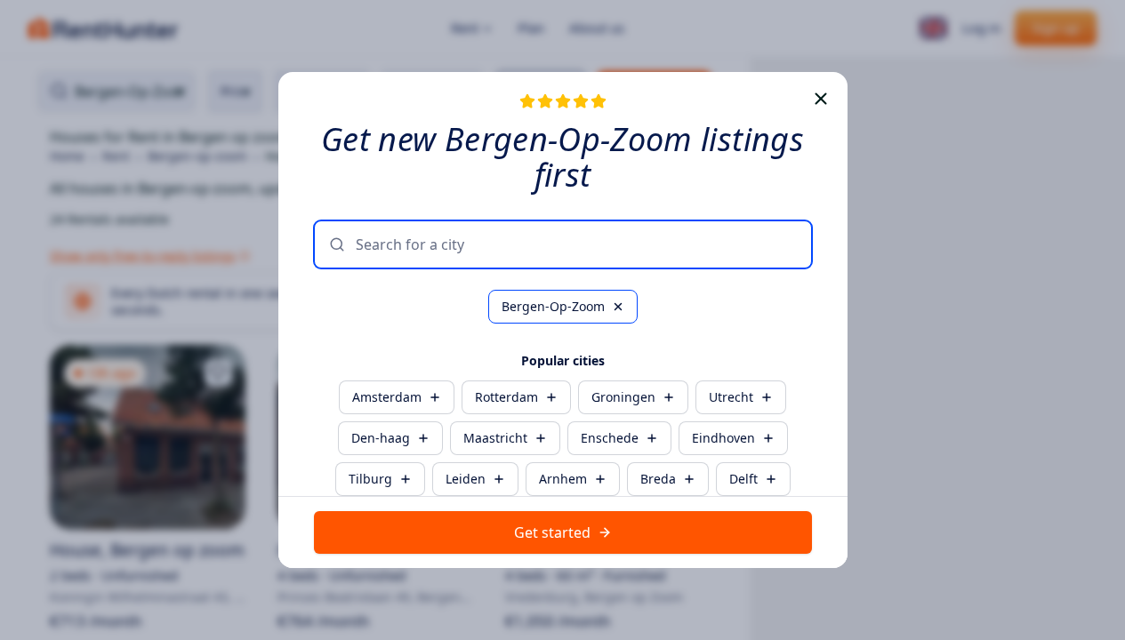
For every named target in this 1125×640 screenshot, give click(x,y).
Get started (552, 532)
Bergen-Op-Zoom (553, 306)
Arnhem (563, 478)
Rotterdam (506, 396)
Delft (743, 478)
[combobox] (576, 244)
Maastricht (495, 437)
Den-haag (380, 437)
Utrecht (731, 396)
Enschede (610, 437)
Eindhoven (723, 437)
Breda (658, 478)
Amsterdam (387, 396)
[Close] (821, 99)
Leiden (466, 478)
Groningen (623, 396)
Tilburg (370, 478)
